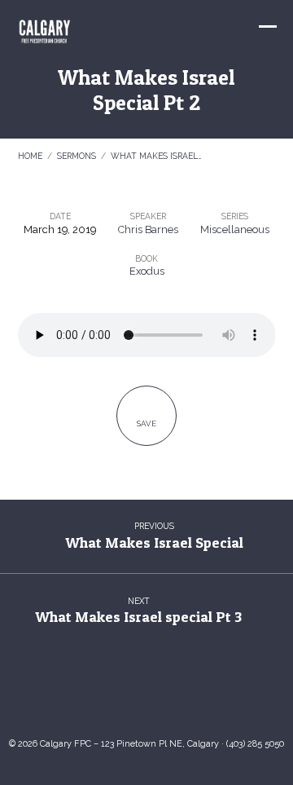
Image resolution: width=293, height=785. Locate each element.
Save (146, 423)
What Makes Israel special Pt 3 (138, 616)
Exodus (146, 271)
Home (30, 156)
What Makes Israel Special (154, 542)
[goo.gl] (98, 697)
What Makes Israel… (156, 156)
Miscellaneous (234, 229)
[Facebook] (163, 697)
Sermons (76, 156)
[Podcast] (195, 697)
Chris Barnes (148, 229)
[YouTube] (130, 697)
